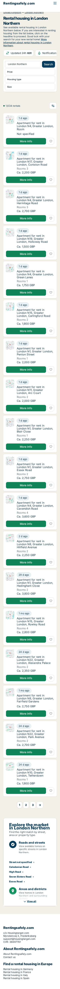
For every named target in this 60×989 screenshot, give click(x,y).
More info (26, 141)
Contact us (9, 957)
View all (31, 901)
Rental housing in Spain (16, 978)
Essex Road (15, 881)
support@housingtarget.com (19, 938)
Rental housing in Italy (15, 975)
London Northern (34, 12)
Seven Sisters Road (20, 876)
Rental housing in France (17, 972)
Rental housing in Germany (18, 969)
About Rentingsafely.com (17, 953)
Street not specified (20, 862)
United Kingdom (12, 12)
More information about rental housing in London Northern (27, 42)
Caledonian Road (19, 866)
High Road (15, 871)
